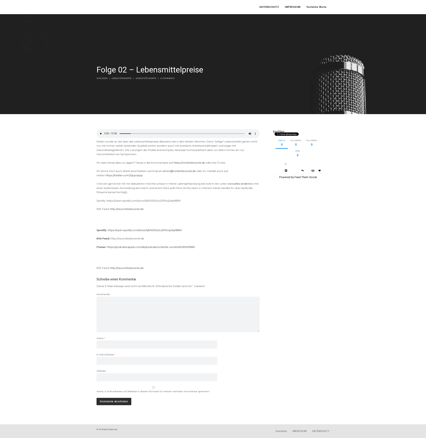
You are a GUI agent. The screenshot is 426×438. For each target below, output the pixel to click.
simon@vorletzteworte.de (179, 171)
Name (101, 338)
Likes (297, 151)
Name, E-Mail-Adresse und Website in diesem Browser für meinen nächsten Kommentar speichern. (153, 391)
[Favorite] (320, 171)
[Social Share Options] (286, 170)
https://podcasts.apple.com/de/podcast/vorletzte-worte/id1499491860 (151, 247)
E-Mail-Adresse (106, 354)
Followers (311, 140)
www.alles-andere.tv (240, 183)
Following (295, 140)
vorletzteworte (121, 78)
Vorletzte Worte (317, 6)
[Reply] (302, 170)
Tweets (281, 140)
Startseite (281, 431)
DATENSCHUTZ (269, 6)
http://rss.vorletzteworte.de (127, 209)
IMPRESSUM (293, 6)
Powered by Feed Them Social (298, 177)
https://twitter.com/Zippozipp (124, 175)
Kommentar (103, 294)
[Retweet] (313, 170)
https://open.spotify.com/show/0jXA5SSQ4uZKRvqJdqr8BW (144, 230)
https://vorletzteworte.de (189, 162)
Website (101, 371)
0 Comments (167, 78)
